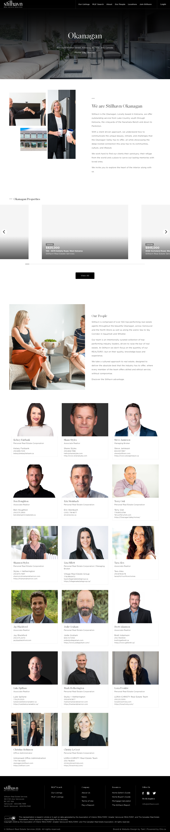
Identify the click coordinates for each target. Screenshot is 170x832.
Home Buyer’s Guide (121, 797)
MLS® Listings (57, 797)
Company (85, 787)
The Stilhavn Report (121, 805)
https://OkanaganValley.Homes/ (127, 517)
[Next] (166, 232)
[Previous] (4, 232)
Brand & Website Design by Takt (129, 829)
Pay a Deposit (88, 805)
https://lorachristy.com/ (123, 704)
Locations (132, 4)
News (84, 797)
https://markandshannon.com (25, 579)
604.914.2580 (25, 806)
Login (163, 4)
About (109, 4)
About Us (86, 793)
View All (85, 276)
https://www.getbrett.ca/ (124, 643)
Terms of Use (87, 801)
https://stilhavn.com (21, 766)
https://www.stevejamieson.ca (126, 456)
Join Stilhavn (146, 4)
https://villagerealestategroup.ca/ (77, 581)
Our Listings (84, 4)
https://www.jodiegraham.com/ (77, 643)
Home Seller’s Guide (121, 793)
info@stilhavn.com (150, 804)
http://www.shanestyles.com (75, 456)
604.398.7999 (20, 804)
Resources (116, 787)
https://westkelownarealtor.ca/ (25, 704)
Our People (120, 4)
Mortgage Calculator (121, 801)
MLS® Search (98, 4)
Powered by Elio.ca (156, 829)
